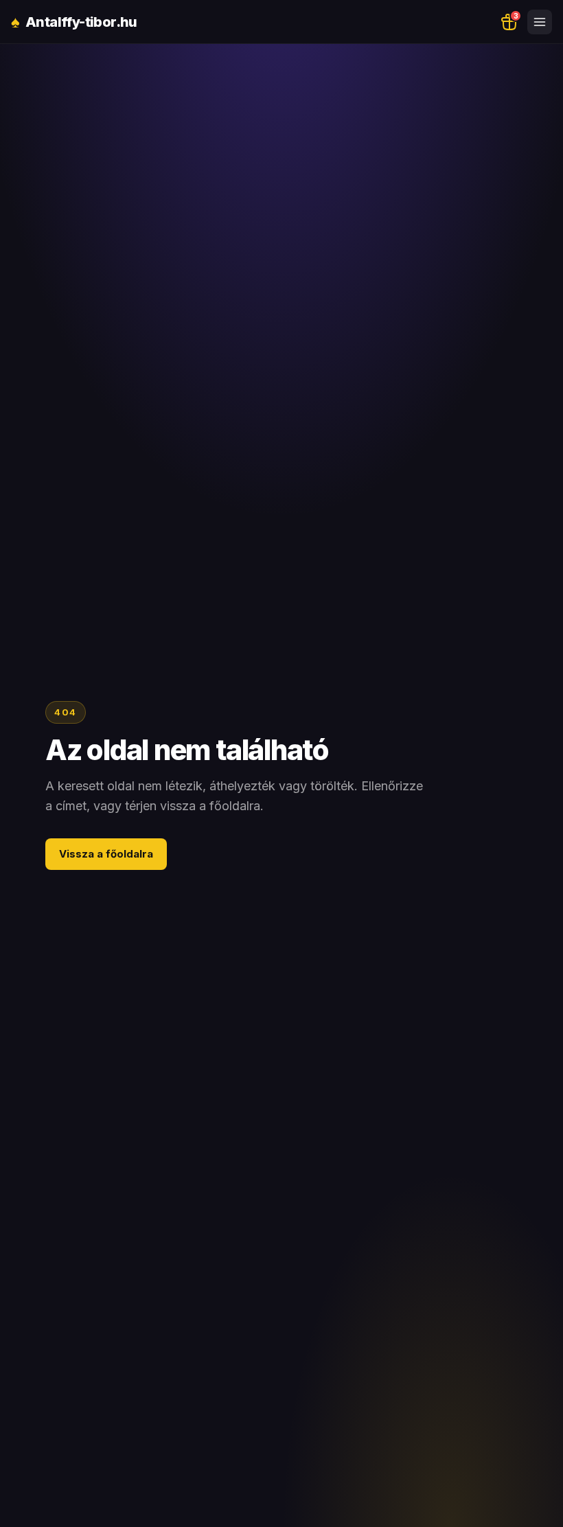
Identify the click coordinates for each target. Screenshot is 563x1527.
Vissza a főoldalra (106, 853)
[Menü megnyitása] (539, 22)
